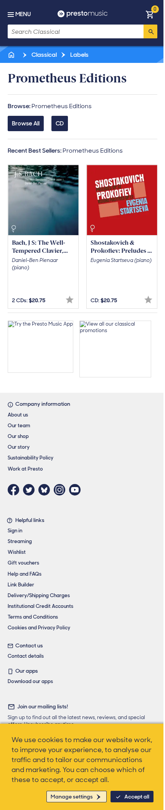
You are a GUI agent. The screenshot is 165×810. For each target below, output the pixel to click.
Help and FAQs (24, 574)
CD (60, 123)
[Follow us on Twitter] (30, 490)
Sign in (15, 530)
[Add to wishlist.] (69, 300)
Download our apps (30, 681)
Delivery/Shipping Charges (39, 595)
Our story (19, 447)
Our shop (18, 436)
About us (18, 415)
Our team (19, 425)
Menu (23, 14)
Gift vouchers (23, 563)
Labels (79, 55)
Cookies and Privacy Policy (39, 627)
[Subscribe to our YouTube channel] (76, 490)
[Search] (150, 31)
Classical (43, 55)
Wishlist (17, 552)
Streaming (20, 541)
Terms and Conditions (33, 617)
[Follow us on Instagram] (61, 490)
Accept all (136, 796)
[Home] (12, 55)
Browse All (26, 123)
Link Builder (21, 584)
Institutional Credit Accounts (40, 606)
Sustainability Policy (30, 457)
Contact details (26, 656)
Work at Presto (25, 469)
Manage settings (72, 796)
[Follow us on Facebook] (15, 490)
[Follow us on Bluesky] (46, 490)
